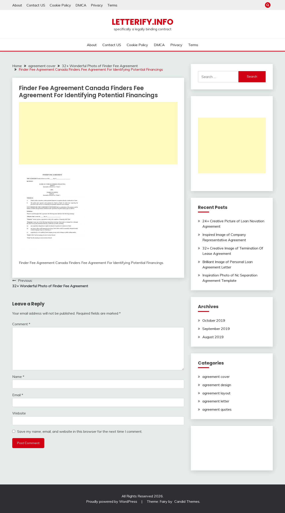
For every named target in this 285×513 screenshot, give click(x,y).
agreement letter (215, 401)
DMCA (80, 5)
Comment (21, 324)
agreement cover (216, 376)
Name (18, 376)
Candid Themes (187, 501)
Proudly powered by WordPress (112, 501)
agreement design (216, 385)
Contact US (35, 5)
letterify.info (142, 22)
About (17, 5)
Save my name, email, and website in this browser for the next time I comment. (79, 431)
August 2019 (213, 337)
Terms (112, 5)
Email (17, 395)
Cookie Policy (60, 5)
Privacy (97, 5)
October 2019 (213, 320)
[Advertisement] (98, 133)
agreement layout (216, 393)
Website (19, 413)
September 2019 (216, 328)
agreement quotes (217, 409)
